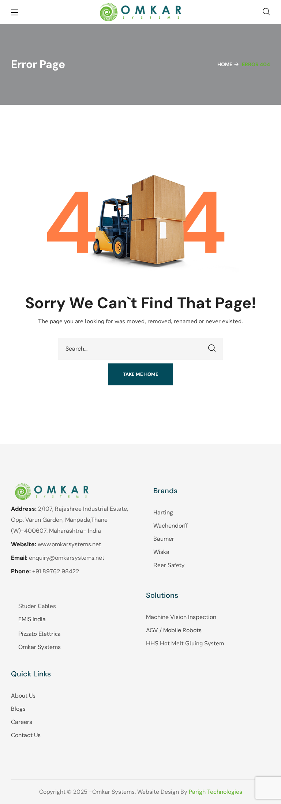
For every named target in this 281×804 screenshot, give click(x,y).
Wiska (161, 552)
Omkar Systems (39, 647)
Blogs (18, 709)
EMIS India (32, 619)
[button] (266, 12)
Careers (21, 722)
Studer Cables (37, 606)
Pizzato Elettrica (39, 634)
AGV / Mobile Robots (174, 630)
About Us (23, 695)
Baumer (163, 539)
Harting (163, 512)
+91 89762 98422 (55, 571)
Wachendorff (170, 525)
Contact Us (26, 735)
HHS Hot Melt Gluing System (185, 643)
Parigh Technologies (215, 792)
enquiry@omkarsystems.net (66, 558)
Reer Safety (168, 565)
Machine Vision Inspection (181, 617)
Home (224, 64)
